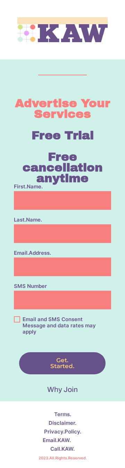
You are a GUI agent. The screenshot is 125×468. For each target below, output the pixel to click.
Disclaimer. (62, 423)
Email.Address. (32, 253)
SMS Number (30, 286)
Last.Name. (28, 220)
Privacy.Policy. (62, 431)
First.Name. (28, 187)
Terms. (62, 414)
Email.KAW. (57, 440)
